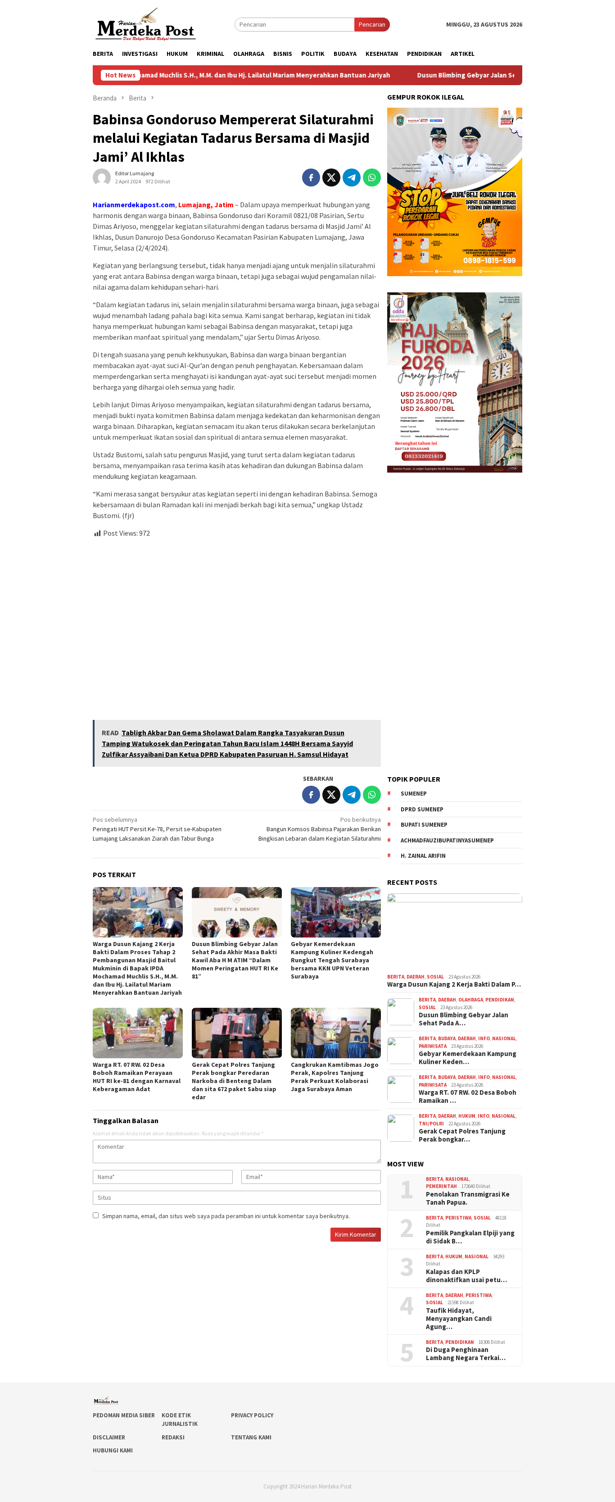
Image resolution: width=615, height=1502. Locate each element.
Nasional (504, 1038)
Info (484, 1038)
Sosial (435, 977)
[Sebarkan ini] (311, 177)
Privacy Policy (252, 1415)
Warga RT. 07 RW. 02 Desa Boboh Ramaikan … (467, 1096)
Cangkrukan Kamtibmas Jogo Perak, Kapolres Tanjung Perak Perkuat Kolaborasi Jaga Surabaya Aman (335, 1077)
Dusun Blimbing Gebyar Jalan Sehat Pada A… (463, 1019)
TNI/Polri (431, 1123)
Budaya (447, 1038)
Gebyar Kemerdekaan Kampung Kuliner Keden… (467, 1058)
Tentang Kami (251, 1437)
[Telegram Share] (352, 177)
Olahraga (470, 1000)
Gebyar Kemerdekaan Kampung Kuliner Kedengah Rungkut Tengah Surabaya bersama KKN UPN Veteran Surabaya (332, 960)
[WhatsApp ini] (372, 177)
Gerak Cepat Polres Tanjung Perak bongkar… (462, 1135)
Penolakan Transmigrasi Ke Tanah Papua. (468, 1198)
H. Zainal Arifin (423, 856)
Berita (395, 977)
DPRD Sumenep (422, 809)
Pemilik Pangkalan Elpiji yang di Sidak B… (470, 1237)
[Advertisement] (237, 625)
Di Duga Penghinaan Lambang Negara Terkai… (466, 1354)
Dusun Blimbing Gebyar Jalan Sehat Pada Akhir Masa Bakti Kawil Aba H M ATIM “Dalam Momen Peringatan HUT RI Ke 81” (235, 960)
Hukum (466, 1116)
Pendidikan (499, 1000)
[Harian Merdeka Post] (146, 23)
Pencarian (372, 24)
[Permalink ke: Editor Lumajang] (102, 177)
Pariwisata (433, 1046)
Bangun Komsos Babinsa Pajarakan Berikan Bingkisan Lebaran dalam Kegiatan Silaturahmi (319, 828)
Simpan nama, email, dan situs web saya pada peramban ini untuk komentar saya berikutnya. (226, 1216)
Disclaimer (109, 1437)
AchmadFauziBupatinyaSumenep (447, 840)
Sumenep (414, 793)
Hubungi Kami (113, 1450)
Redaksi (173, 1437)
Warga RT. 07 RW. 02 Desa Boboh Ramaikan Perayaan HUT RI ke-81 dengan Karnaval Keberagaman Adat (137, 1077)
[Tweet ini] (331, 177)
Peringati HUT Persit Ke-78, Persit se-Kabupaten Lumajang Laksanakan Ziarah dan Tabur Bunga (157, 828)
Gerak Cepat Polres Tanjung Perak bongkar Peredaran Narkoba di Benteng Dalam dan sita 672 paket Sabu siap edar (234, 1081)
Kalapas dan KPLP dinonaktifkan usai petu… (466, 1276)
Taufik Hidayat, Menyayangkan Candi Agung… (459, 1318)
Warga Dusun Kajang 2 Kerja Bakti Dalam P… (454, 984)
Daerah (416, 977)
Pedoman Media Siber (124, 1415)
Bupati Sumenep (424, 824)
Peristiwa (458, 1218)
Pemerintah (441, 1186)
